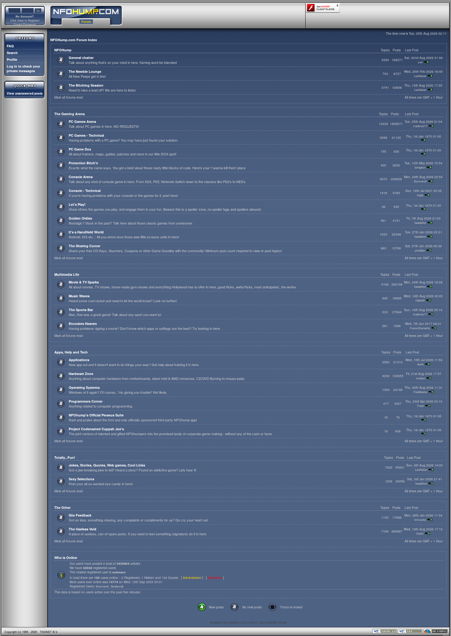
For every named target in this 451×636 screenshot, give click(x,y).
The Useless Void (82, 529)
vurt (420, 62)
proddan (420, 250)
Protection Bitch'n (83, 163)
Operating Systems (84, 387)
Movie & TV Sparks (84, 282)
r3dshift (420, 300)
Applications (79, 359)
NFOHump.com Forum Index (73, 39)
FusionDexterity (420, 328)
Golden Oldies (80, 218)
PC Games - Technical (86, 135)
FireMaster (420, 392)
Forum (86, 22)
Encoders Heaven (83, 323)
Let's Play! (77, 204)
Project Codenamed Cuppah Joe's (96, 429)
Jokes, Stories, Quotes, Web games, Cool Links (107, 465)
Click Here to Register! (25, 20)
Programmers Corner (85, 401)
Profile (12, 59)
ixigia (420, 195)
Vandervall (116, 586)
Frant (420, 406)
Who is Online (65, 557)
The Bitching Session (86, 85)
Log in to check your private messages (23, 68)
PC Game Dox (80, 149)
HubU (420, 534)
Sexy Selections (81, 479)
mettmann (119, 572)
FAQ (10, 46)
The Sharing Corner (84, 246)
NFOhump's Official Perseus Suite (96, 415)
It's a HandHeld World (86, 232)
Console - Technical (85, 190)
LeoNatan (420, 76)
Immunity (420, 520)
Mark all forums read (68, 97)
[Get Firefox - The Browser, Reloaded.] (435, 632)
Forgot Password (25, 24)
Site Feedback (80, 515)
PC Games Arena (82, 121)
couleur (420, 378)
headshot (420, 223)
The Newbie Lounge (85, 71)
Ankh (420, 364)
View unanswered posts (25, 93)
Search (12, 52)
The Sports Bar (81, 309)
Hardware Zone (81, 373)
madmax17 (420, 126)
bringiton (420, 168)
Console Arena (81, 176)
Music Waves (79, 296)
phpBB (233, 622)
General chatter (81, 57)
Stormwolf (420, 181)
